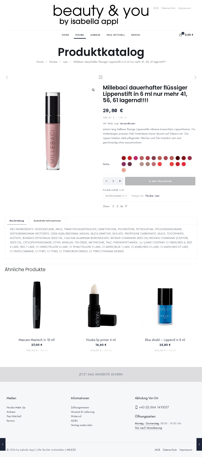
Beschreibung (17, 220)
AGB (156, 8)
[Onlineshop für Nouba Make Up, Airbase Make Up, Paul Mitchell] (101, 15)
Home (40, 62)
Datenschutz (168, 8)
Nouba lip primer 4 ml (101, 340)
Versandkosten (127, 123)
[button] (93, 90)
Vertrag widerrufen (81, 425)
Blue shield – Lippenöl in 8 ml (165, 340)
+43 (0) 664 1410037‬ (153, 407)
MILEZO (71, 450)
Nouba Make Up (16, 407)
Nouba (53, 62)
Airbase (11, 412)
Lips (65, 62)
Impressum (184, 8)
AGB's (74, 421)
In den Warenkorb (160, 181)
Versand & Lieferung (82, 412)
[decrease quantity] (106, 181)
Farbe (106, 164)
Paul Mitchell (14, 416)
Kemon (11, 421)
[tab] (17, 220)
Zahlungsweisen (80, 407)
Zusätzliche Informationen (47, 220)
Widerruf (76, 416)
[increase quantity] (120, 181)
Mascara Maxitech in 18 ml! (37, 340)
